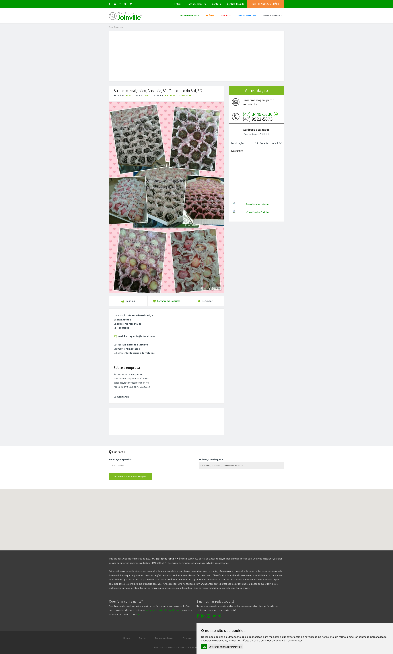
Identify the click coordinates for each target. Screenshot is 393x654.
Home (126, 638)
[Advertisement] (196, 52)
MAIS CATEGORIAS (271, 15)
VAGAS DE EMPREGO (189, 15)
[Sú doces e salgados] (166, 197)
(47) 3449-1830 (258, 114)
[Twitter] (125, 3)
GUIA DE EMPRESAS (247, 15)
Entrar (177, 3)
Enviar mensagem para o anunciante (258, 102)
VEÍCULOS (226, 15)
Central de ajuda (235, 3)
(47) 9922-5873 (258, 116)
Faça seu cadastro (196, 3)
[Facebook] (109, 3)
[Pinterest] (131, 3)
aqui (140, 614)
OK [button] (204, 646)
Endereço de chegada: (211, 459)
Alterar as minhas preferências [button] (225, 646)
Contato (216, 3)
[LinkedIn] (115, 3)
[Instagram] (120, 3)
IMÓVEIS (210, 15)
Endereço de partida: (120, 459)
